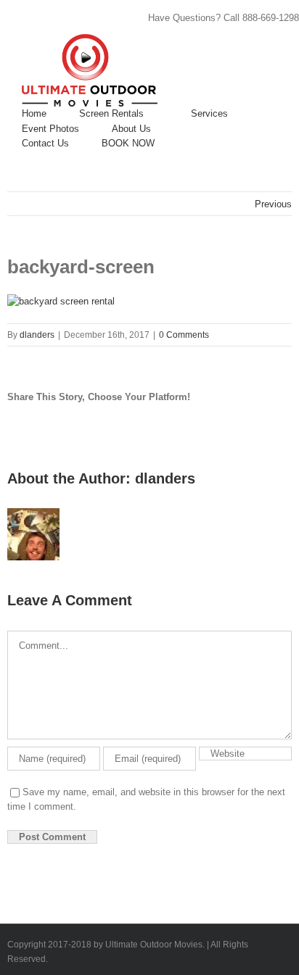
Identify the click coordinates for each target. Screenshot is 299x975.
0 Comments (184, 335)
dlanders (37, 335)
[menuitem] (34, 114)
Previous (273, 204)
